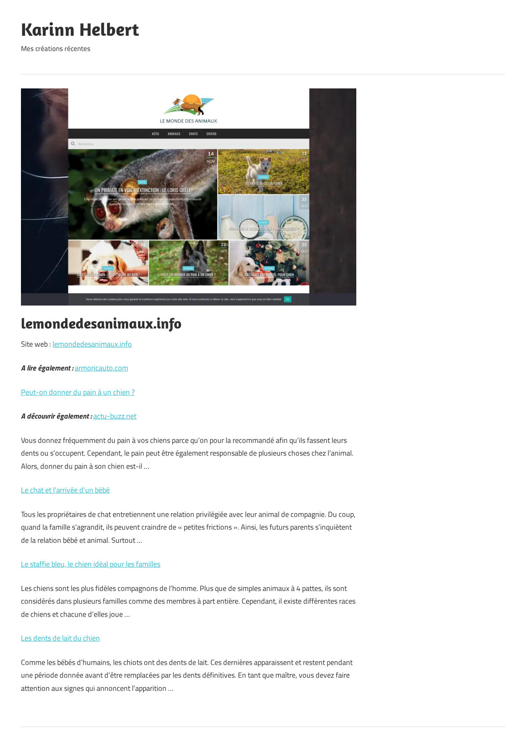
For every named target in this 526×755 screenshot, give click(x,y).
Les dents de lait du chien (60, 638)
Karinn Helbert (80, 29)
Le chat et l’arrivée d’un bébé (65, 490)
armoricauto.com (101, 367)
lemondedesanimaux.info (92, 344)
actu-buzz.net (114, 416)
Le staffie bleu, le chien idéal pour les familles (90, 564)
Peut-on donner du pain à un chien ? (78, 392)
